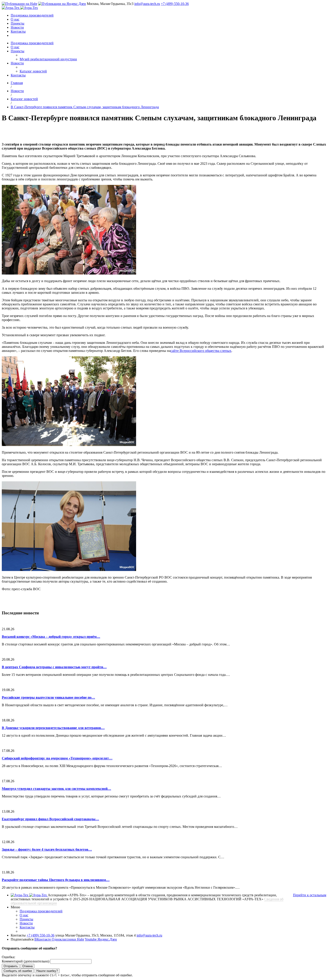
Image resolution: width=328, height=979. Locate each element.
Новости (17, 27)
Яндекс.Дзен (107, 939)
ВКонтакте (43, 939)
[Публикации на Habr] (19, 4)
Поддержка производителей (32, 15)
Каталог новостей (33, 71)
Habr (80, 939)
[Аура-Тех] (11, 8)
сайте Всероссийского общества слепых (200, 351)
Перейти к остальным (309, 895)
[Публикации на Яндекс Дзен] (62, 4)
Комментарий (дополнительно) (25, 961)
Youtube (91, 939)
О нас (15, 19)
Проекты (17, 23)
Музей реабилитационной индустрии (48, 59)
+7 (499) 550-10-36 (175, 4)
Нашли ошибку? (47, 971)
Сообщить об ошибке (18, 971)
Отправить (11, 966)
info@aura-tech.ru (147, 4)
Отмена (27, 966)
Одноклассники (64, 939)
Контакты (18, 31)
